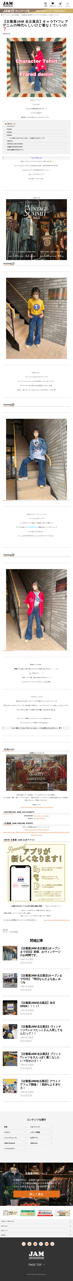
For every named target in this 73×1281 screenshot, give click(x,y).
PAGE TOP (35, 1264)
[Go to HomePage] (1, 15)
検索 (45, 6)
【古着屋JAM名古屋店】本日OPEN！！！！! (37, 1004)
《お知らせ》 (10, 141)
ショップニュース (10, 1138)
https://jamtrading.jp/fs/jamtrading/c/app (57, 920)
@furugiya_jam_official (41, 816)
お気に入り (53, 6)
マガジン (7, 1132)
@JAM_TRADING (39, 818)
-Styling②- (9, 132)
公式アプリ (34, 1138)
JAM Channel (9, 1143)
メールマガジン (9, 1148)
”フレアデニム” (11, 126)
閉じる (13, 124)
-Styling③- (9, 135)
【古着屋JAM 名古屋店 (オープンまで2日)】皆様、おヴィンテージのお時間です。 (40, 952)
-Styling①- (9, 129)
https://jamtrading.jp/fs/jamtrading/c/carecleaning (37, 807)
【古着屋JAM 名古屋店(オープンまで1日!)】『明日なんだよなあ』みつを (41, 979)
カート (60, 6)
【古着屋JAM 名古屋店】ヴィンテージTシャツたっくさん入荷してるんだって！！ (41, 1030)
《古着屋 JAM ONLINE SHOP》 (15, 147)
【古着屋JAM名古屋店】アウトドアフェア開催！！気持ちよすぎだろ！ (40, 1084)
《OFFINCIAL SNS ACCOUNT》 (15, 144)
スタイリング (35, 1127)
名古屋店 (15, 932)
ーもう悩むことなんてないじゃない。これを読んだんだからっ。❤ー (27, 138)
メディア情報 (35, 1132)
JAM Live (34, 1143)
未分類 (6, 930)
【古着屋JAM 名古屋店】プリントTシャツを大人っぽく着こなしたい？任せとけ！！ (40, 1057)
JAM (11, 932)
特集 (5, 1127)
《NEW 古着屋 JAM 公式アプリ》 (15, 149)
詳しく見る (36, 1194)
